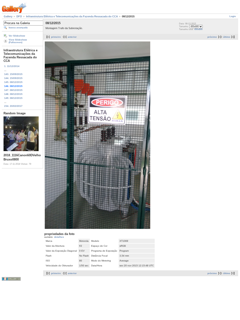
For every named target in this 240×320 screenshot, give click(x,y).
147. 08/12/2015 (13, 90)
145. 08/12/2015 (13, 82)
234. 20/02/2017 (13, 106)
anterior (72, 37)
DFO (19, 16)
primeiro (56, 37)
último (226, 37)
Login (232, 16)
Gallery (8, 16)
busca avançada (18, 27)
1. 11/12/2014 (11, 66)
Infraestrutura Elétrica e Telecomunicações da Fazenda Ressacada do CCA (72, 16)
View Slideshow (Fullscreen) (18, 41)
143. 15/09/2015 (13, 74)
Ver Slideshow (17, 35)
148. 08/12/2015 (13, 94)
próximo (212, 37)
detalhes (59, 237)
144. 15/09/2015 (13, 78)
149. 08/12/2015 (13, 98)
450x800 (198, 29)
